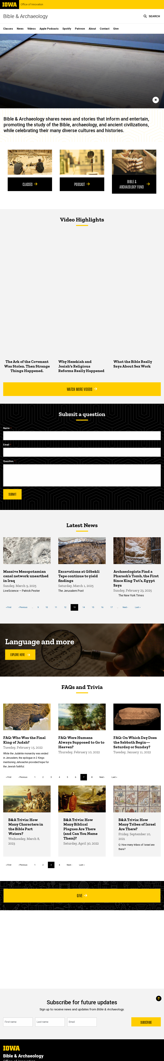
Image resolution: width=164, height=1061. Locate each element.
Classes (8, 28)
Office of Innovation (32, 4)
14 (84, 607)
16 (103, 607)
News (20, 28)
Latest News (82, 525)
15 (94, 607)
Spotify (66, 28)
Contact (104, 28)
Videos (31, 28)
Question (8, 461)
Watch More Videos (79, 389)
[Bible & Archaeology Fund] (134, 162)
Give (116, 28)
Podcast (79, 184)
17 (112, 607)
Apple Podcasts (49, 28)
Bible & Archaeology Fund (131, 184)
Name (6, 428)
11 (57, 607)
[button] (151, 16)
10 (47, 607)
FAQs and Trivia (82, 687)
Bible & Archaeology (25, 16)
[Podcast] (82, 162)
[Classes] (30, 162)
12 (66, 607)
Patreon (80, 28)
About (92, 28)
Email (6, 444)
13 (75, 608)
